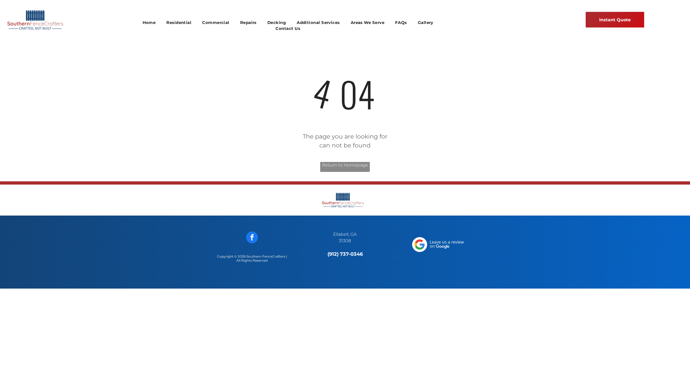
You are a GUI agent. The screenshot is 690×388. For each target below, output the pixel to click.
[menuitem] (149, 23)
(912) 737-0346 (345, 254)
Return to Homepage (345, 165)
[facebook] (252, 238)
